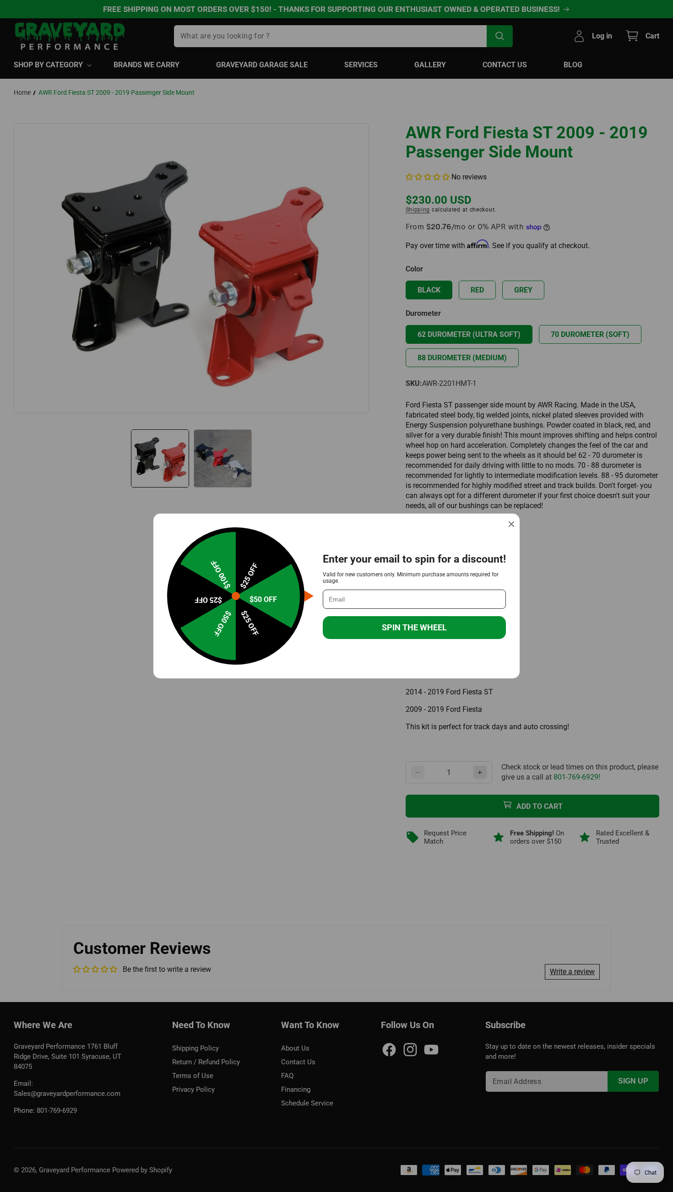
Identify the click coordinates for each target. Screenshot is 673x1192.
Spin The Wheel (414, 627)
